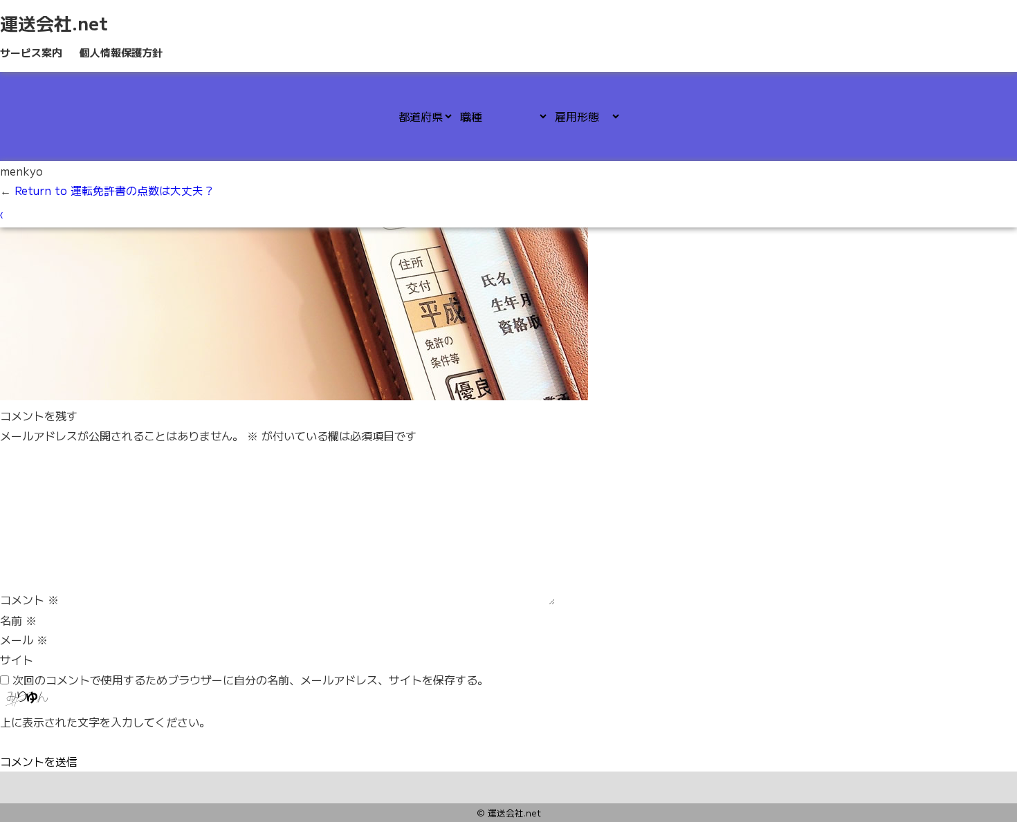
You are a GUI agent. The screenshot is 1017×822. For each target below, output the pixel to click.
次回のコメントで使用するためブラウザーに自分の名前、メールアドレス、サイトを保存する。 (250, 679)
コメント (29, 600)
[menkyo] (294, 395)
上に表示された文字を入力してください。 (105, 721)
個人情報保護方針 (121, 52)
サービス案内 (31, 52)
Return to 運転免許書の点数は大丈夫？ (107, 190)
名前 (18, 620)
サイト (16, 659)
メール (24, 639)
